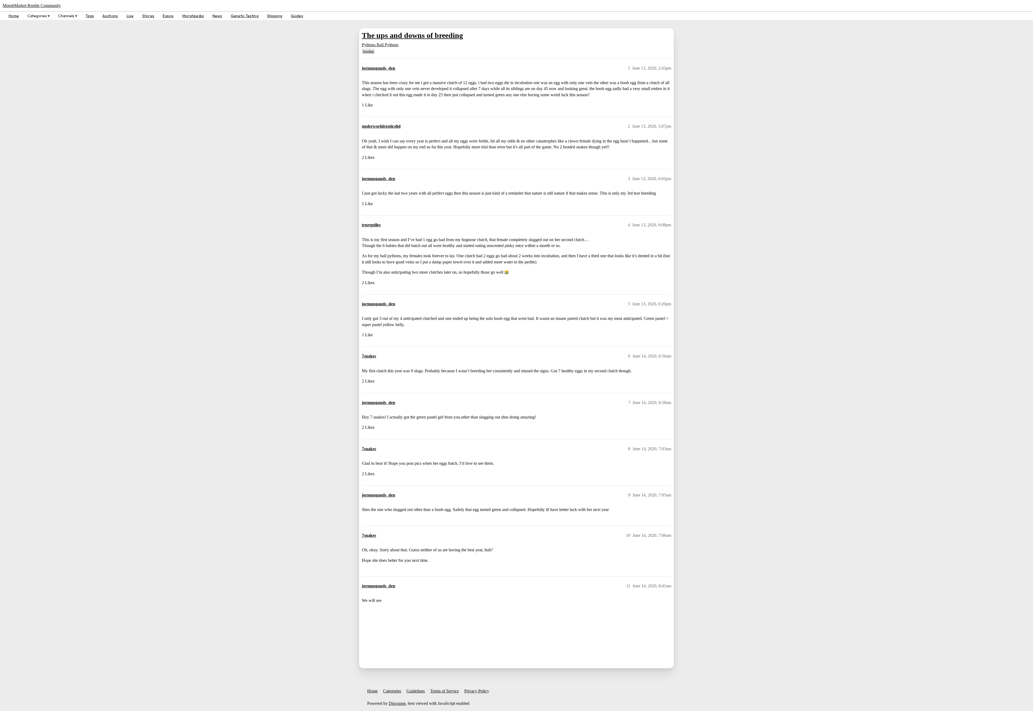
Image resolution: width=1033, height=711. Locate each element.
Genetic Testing (245, 16)
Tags (90, 16)
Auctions (110, 16)
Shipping (274, 16)
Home (14, 16)
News (217, 16)
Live (130, 16)
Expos (168, 16)
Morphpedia (193, 16)
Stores (148, 16)
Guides (297, 16)
